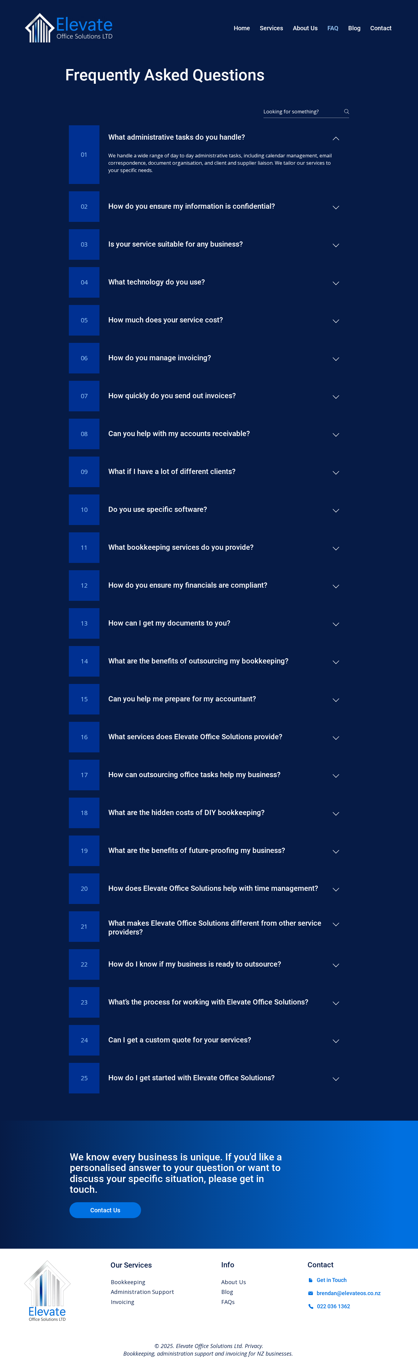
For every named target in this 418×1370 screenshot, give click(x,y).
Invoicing (122, 1302)
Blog (227, 1291)
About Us (233, 1282)
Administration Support (142, 1291)
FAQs (228, 1302)
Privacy (253, 1346)
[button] (271, 28)
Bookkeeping (128, 1282)
